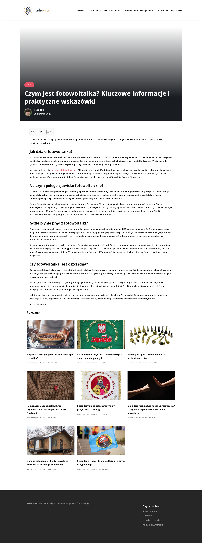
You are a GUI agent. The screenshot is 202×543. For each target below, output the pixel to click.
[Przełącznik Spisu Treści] (47, 132)
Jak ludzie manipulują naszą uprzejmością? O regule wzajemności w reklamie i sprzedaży (151, 409)
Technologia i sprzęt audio (139, 10)
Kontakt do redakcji (152, 520)
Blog (29, 85)
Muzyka (81, 10)
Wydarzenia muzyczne (169, 10)
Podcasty (95, 10)
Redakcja (43, 363)
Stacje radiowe (112, 10)
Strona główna (149, 511)
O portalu (147, 515)
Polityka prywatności (152, 524)
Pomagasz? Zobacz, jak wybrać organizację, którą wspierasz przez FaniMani (46, 409)
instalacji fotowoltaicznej (64, 170)
